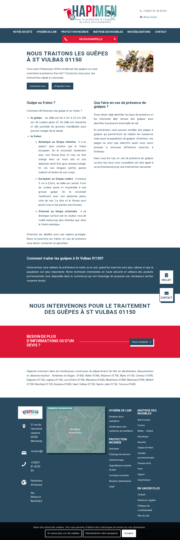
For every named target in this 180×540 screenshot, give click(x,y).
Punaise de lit (144, 463)
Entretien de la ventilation (116, 418)
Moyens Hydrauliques (120, 481)
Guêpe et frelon (145, 447)
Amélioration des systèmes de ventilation (121, 428)
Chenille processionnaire (146, 455)
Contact (142, 494)
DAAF (112, 486)
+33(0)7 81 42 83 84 (154, 10)
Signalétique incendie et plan (120, 467)
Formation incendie (119, 475)
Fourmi (141, 425)
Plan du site (143, 515)
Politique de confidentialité (145, 508)
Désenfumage (116, 460)
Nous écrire (150, 17)
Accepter (128, 533)
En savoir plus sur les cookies (63, 533)
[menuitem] (22, 32)
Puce (140, 468)
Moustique (143, 436)
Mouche (142, 442)
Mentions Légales (147, 500)
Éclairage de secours (119, 454)
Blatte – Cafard (145, 431)
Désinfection (144, 480)
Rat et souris (144, 419)
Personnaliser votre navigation (102, 533)
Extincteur (114, 448)
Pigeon (141, 474)
